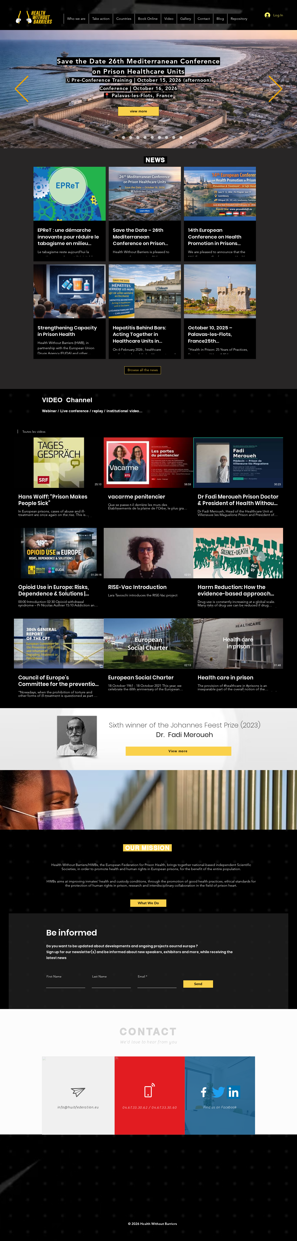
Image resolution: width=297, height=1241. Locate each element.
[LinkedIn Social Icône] (233, 1092)
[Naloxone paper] (159, 137)
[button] (31, 431)
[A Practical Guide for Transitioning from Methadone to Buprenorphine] (152, 137)
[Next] (275, 89)
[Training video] (137, 137)
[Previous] (21, 89)
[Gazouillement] (218, 1092)
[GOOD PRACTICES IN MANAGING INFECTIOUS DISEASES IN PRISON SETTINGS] (173, 137)
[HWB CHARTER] (180, 137)
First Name (54, 976)
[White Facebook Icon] (203, 1092)
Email (141, 976)
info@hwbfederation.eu (78, 1107)
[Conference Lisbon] (116, 137)
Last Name (99, 976)
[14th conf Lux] (130, 137)
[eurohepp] (145, 137)
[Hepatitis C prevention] (166, 137)
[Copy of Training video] (123, 137)
